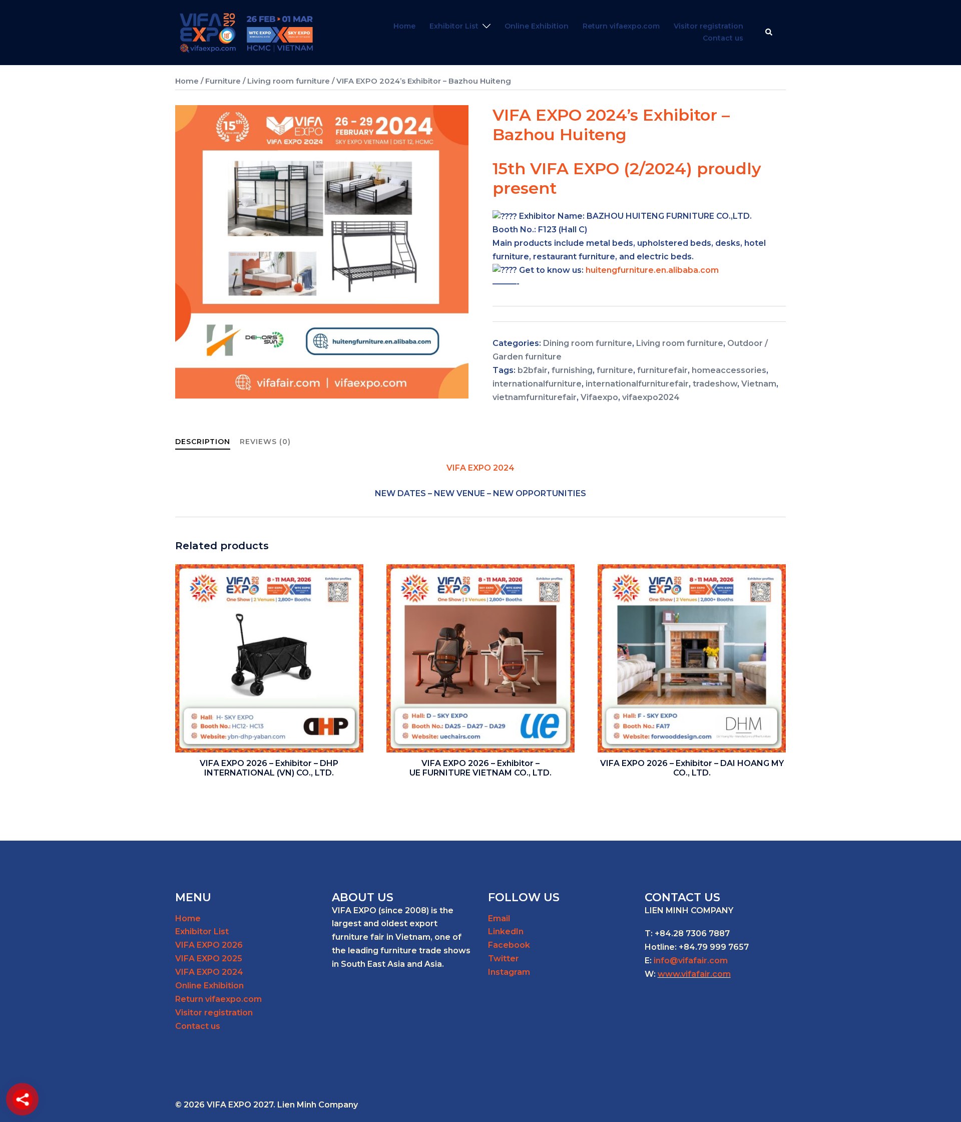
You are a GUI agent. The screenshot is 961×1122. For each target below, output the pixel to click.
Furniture (223, 81)
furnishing (572, 370)
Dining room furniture (587, 343)
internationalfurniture (537, 384)
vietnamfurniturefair (535, 397)
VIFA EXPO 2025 (208, 958)
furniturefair (662, 370)
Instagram (509, 972)
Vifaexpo (599, 397)
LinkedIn (506, 931)
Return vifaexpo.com (621, 26)
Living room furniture (288, 81)
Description (202, 441)
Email (499, 918)
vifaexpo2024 (651, 397)
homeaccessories (729, 370)
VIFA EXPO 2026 (209, 945)
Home (404, 26)
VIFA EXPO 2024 (209, 972)
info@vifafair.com (691, 960)
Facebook (509, 945)
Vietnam (758, 384)
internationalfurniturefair (637, 384)
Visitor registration (708, 26)
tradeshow (715, 384)
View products (269, 775)
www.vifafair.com (694, 974)
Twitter (503, 958)
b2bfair (533, 370)
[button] (769, 33)
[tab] (202, 442)
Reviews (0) (265, 441)
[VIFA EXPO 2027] (246, 32)
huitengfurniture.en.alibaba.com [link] (652, 270)
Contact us (723, 38)
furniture (615, 370)
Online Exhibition (537, 26)
